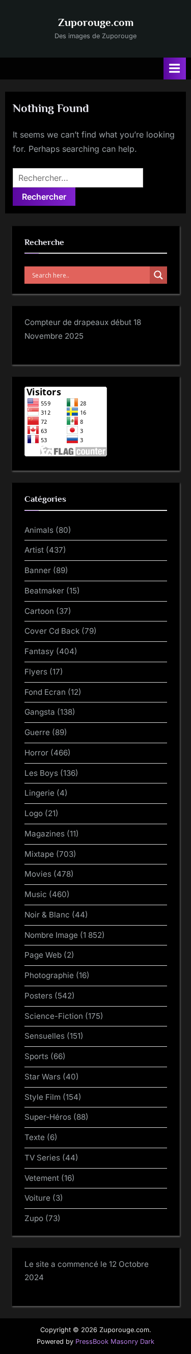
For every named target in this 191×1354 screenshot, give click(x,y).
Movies (37, 874)
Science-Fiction (53, 1016)
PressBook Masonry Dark (114, 1341)
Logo (33, 813)
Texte (34, 1137)
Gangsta (39, 712)
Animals (38, 530)
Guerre (37, 732)
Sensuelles (44, 1036)
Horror (36, 752)
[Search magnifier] (158, 275)
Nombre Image (51, 935)
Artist (34, 550)
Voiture (37, 1198)
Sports (36, 1056)
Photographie (49, 975)
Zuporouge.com (95, 22)
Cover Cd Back (51, 631)
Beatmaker (44, 590)
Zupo (33, 1218)
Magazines (44, 833)
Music (35, 894)
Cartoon (39, 611)
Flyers (35, 671)
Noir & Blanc (47, 914)
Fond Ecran (45, 692)
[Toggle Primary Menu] (174, 68)
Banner (37, 570)
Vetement (41, 1178)
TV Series (42, 1157)
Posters (38, 995)
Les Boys (41, 773)
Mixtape (39, 854)
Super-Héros (47, 1117)
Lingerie (39, 793)
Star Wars (42, 1076)
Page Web (43, 955)
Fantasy (39, 651)
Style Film (42, 1097)
